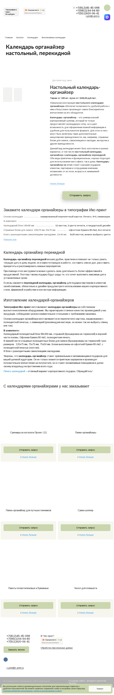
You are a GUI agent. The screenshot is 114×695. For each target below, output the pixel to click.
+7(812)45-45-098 (87, 7)
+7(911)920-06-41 (87, 13)
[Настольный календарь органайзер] (23, 82)
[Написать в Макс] (107, 17)
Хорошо (100, 689)
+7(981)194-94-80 (87, 10)
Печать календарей (14, 371)
